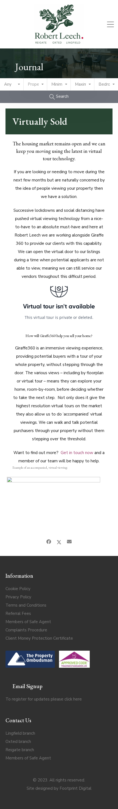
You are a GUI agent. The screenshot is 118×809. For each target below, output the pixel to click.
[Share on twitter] (59, 542)
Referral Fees (18, 613)
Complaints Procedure (26, 630)
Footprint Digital (75, 788)
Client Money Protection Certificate (39, 638)
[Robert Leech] (59, 42)
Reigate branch (19, 750)
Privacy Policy (18, 597)
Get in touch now (77, 452)
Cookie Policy (17, 588)
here (77, 699)
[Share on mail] (69, 542)
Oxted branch (18, 741)
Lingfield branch (20, 733)
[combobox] (12, 84)
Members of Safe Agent (28, 622)
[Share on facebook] (48, 542)
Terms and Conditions (25, 605)
